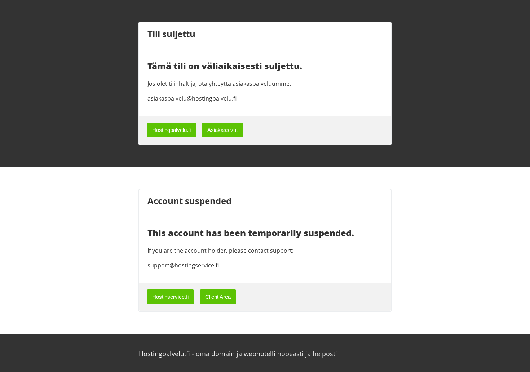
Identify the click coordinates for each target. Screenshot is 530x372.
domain (223, 353)
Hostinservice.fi (170, 297)
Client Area (218, 297)
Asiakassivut (222, 130)
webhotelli (259, 353)
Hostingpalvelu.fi (171, 130)
